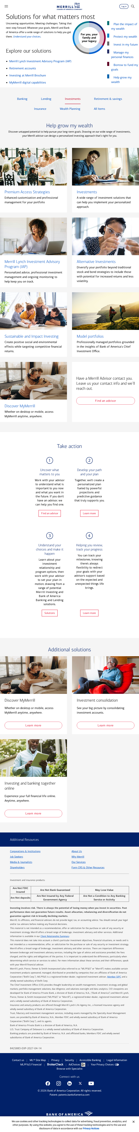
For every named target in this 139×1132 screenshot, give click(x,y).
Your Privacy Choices (102, 1064)
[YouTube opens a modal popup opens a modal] (91, 1083)
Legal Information (117, 1060)
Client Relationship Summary (55, 936)
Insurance (40, 109)
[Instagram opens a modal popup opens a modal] (58, 1083)
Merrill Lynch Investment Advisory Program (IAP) (40, 61)
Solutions (49, 613)
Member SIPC (114, 976)
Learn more (89, 513)
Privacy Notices (91, 1128)
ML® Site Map (38, 1060)
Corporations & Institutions (25, 851)
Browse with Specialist (70, 1068)
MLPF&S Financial (31, 1064)
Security (69, 1060)
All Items (99, 109)
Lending (46, 99)
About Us (77, 851)
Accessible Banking (90, 1060)
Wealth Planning (70, 109)
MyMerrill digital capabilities (27, 82)
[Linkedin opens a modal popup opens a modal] (69, 1083)
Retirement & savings (108, 99)
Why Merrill (78, 856)
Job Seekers (16, 856)
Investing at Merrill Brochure (27, 75)
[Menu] (6, 6)
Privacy (55, 1060)
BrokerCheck (55, 1064)
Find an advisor (49, 513)
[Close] (133, 1121)
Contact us (18, 1060)
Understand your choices (27, 36)
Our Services (79, 862)
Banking (22, 99)
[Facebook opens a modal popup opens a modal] (48, 1083)
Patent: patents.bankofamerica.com (70, 1094)
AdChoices (74, 1064)
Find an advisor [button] (105, 401)
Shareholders (17, 867)
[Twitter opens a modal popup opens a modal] (80, 1083)
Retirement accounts (22, 68)
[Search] (133, 6)
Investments (73, 99)
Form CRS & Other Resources (88, 867)
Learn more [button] (33, 725)
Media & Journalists (21, 862)
